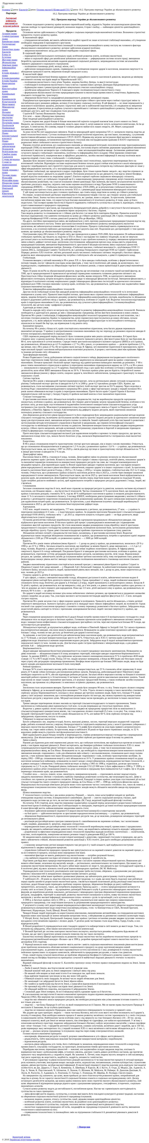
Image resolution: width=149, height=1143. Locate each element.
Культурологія (9, 101)
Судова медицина (11, 159)
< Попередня (83, 1127)
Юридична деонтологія (8, 194)
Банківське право (10, 41)
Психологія (7, 149)
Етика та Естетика (6, 55)
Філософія (7, 177)
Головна (6, 9)
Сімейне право (9, 154)
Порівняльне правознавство (9, 129)
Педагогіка (7, 120)
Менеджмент (8, 104)
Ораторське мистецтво (8, 116)
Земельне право (10, 65)
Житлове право (9, 60)
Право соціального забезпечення (8, 144)
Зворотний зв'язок (21, 1137)
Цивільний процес (7, 189)
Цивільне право (10, 185)
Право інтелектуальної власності (10, 136)
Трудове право (9, 175)
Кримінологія (9, 99)
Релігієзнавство (9, 151)
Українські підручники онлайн (25, 1139)
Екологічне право (10, 49)
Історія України (9, 81)
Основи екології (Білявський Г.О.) (53, 9)
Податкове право (10, 122)
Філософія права (10, 180)
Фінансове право (10, 183)
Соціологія (7, 157)
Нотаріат (6, 112)
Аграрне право (9, 33)
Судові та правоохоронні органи (9, 164)
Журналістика (9, 62)
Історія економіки (10, 78)
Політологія (8, 125)
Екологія (23, 9)
